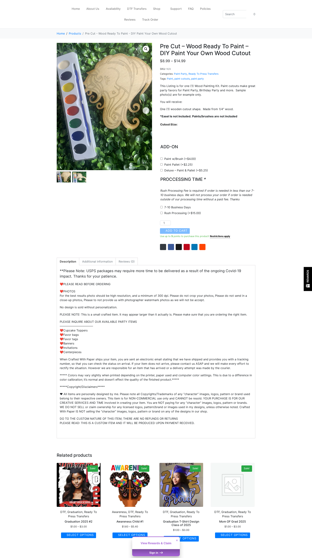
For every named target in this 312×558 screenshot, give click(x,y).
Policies (205, 8)
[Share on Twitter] (179, 247)
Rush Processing (182, 213)
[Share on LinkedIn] (194, 247)
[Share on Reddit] (202, 247)
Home (76, 8)
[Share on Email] (163, 247)
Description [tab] (68, 261)
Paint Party (180, 73)
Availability (113, 8)
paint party (197, 78)
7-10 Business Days (177, 207)
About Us (92, 8)
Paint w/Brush (180, 159)
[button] (146, 49)
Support (176, 8)
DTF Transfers (137, 8)
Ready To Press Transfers (203, 73)
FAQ (191, 8)
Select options (80, 535)
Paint (170, 78)
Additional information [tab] (97, 261)
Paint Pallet (178, 164)
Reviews (130, 19)
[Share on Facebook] (171, 247)
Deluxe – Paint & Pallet (186, 170)
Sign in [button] (154, 552)
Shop (156, 8)
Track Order (150, 19)
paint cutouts (182, 78)
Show (308, 279)
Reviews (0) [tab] (127, 261)
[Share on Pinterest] (187, 247)
